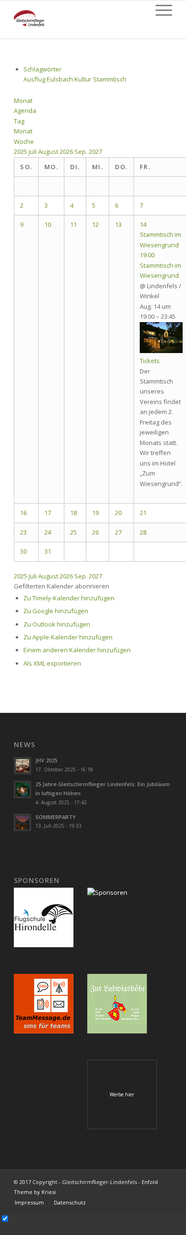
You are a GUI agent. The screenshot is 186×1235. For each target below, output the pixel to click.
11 (73, 224)
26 (95, 532)
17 (47, 512)
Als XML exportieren (52, 663)
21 (143, 512)
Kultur (83, 79)
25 (73, 532)
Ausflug (35, 79)
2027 (95, 151)
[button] (61, 586)
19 (95, 512)
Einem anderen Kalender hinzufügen (77, 650)
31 (47, 551)
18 (73, 512)
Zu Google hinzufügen (55, 611)
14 (143, 224)
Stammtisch (109, 79)
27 (118, 532)
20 (118, 512)
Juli (33, 151)
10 (47, 224)
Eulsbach (60, 79)
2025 (21, 151)
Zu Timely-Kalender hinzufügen (68, 598)
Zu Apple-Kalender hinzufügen (68, 637)
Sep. (81, 151)
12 (95, 224)
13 (118, 224)
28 (143, 532)
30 (23, 551)
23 (23, 532)
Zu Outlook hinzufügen (56, 624)
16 (23, 512)
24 (47, 532)
